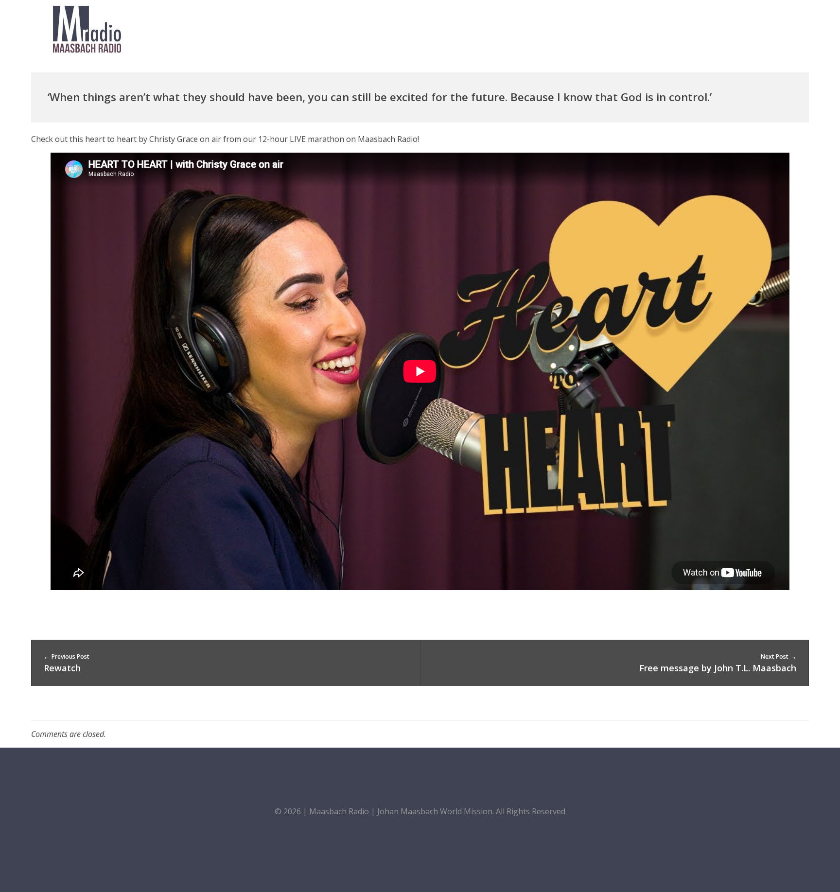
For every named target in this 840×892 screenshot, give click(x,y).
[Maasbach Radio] (87, 29)
